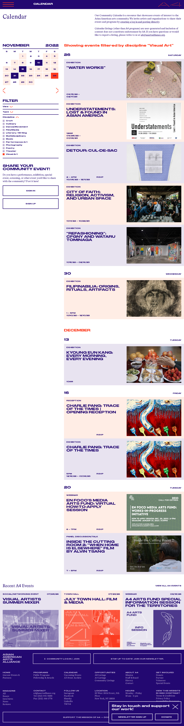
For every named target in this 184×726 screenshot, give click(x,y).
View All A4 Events (168, 586)
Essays (6, 696)
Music (9, 139)
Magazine (9, 691)
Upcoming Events (72, 675)
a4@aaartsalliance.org (153, 35)
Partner (160, 678)
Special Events (163, 683)
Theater (11, 151)
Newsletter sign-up (132, 717)
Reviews (7, 704)
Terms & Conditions (165, 696)
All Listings (100, 675)
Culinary (11, 124)
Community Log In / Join (62, 659)
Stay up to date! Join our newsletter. (137, 659)
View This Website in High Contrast (168, 692)
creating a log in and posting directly (139, 22)
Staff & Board (131, 678)
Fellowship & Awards (43, 678)
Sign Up (31, 204)
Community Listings (104, 681)
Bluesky (68, 699)
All (4, 694)
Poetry (10, 148)
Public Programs (41, 675)
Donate (159, 675)
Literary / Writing (16, 133)
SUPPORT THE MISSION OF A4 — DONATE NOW (92, 717)
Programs (40, 672)
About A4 (131, 672)
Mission (129, 675)
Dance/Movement (17, 127)
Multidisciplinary (16, 136)
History (129, 681)
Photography (14, 145)
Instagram (69, 693)
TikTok (67, 704)
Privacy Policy (163, 699)
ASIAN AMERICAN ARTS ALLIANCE (12, 658)
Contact (129, 683)
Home (6, 672)
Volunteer (161, 681)
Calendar (43, 4)
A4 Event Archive (72, 678)
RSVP (99, 177)
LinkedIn (68, 701)
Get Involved (165, 672)
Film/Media (12, 130)
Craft (9, 121)
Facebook (68, 696)
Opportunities (105, 672)
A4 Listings (100, 678)
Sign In (30, 191)
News (5, 702)
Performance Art (16, 142)
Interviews (8, 699)
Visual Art (12, 154)
